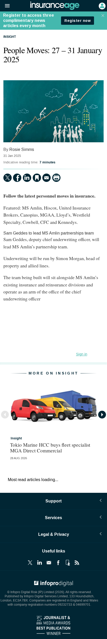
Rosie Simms (21, 149)
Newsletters (49, 563)
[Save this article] (37, 178)
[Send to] (46, 178)
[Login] (101, 5)
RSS (77, 563)
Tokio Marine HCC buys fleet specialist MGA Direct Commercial (50, 447)
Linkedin (39, 563)
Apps (67, 563)
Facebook (58, 563)
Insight (9, 37)
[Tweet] (7, 178)
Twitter (30, 563)
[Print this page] (56, 178)
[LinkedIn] (27, 178)
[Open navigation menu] (5, 6)
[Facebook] (17, 178)
